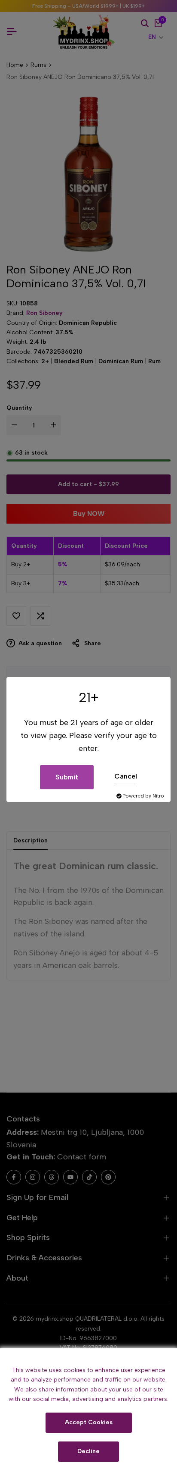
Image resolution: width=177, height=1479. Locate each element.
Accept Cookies (89, 1422)
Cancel (125, 776)
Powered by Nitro (143, 796)
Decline (88, 1451)
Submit (66, 777)
